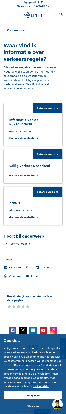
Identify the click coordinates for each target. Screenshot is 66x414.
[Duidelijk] (23, 306)
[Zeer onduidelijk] (9, 306)
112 (40, 2)
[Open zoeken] (61, 14)
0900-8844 (41, 6)
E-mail (32, 276)
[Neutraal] (18, 306)
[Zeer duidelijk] (27, 306)
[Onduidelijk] (14, 306)
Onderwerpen (16, 30)
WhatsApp (13, 276)
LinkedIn (43, 268)
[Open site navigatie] (5, 14)
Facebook (12, 268)
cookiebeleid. (41, 386)
